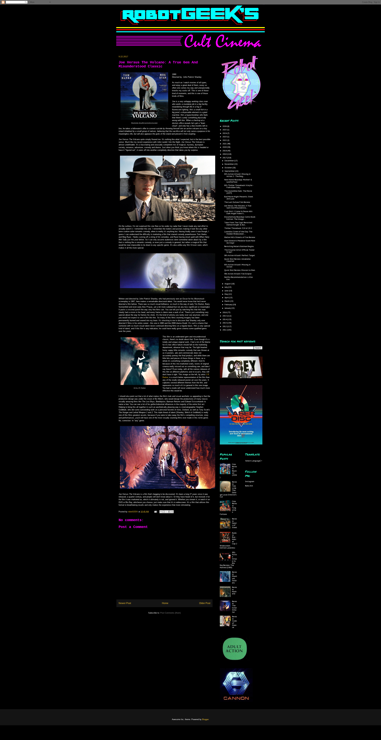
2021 (224, 144)
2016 (224, 312)
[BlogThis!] (163, 511)
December (229, 161)
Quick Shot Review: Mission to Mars (239, 270)
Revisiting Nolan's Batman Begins (239, 246)
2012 (224, 326)
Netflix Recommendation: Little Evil (238, 278)
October (228, 168)
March (227, 301)
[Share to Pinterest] (172, 511)
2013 (224, 323)
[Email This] (160, 511)
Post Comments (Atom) (170, 613)
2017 (224, 158)
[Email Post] (155, 512)
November (229, 164)
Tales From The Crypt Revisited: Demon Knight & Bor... (238, 223)
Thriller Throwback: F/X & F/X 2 (238, 228)
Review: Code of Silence (234, 621)
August (228, 284)
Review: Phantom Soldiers (234, 577)
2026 (224, 126)
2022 (224, 140)
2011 (224, 330)
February (229, 304)
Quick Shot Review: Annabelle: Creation (237, 260)
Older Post (204, 603)
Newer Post (125, 603)
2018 (224, 154)
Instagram (249, 481)
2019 (224, 151)
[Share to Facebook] (169, 511)
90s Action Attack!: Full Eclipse (238, 274)
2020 (224, 147)
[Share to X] (166, 511)
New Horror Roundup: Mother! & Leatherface (238, 181)
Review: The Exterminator (234, 606)
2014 (224, 319)
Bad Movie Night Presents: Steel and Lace (238, 198)
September (230, 171)
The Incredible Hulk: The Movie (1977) (238, 192)
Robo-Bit (249, 486)
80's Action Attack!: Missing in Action (237, 266)
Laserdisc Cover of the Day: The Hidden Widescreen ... (238, 232)
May (226, 294)
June (227, 291)
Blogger (205, 719)
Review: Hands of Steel (234, 523)
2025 (224, 130)
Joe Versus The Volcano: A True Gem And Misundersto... (237, 207)
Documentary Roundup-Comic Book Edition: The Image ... (239, 218)
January (228, 308)
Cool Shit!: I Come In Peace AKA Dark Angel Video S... (238, 212)
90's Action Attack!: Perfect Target (239, 255)
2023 (224, 137)
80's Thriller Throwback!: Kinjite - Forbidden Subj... (238, 186)
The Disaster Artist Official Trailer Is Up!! (239, 251)
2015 (224, 316)
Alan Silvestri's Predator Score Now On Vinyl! (239, 242)
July (226, 287)
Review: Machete (234, 590)
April (227, 297)
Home (165, 603)
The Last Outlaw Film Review (237, 202)
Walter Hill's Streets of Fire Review (239, 237)
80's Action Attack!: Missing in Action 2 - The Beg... (237, 175)
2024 (224, 133)
